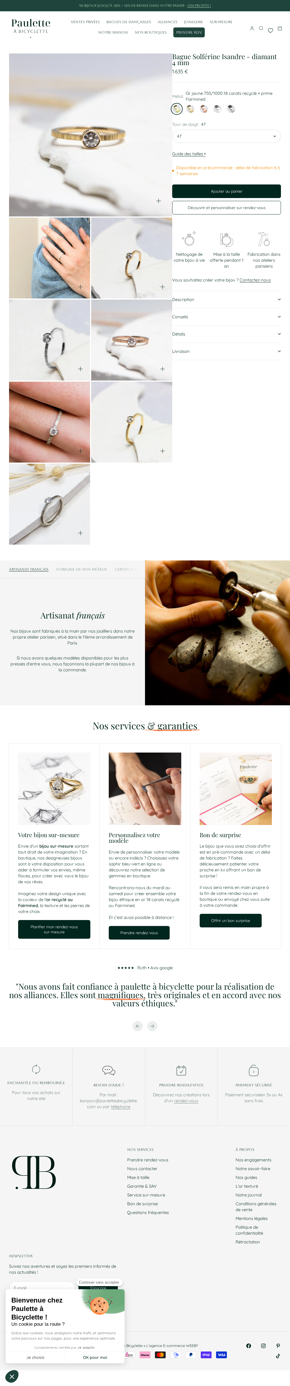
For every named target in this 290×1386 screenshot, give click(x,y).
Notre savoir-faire (253, 1168)
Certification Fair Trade (140, 569)
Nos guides (246, 1177)
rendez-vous (186, 1100)
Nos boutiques (151, 32)
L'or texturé (247, 1186)
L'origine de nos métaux (81, 569)
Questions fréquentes (148, 1212)
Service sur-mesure (146, 1195)
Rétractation (248, 1242)
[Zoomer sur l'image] (158, 201)
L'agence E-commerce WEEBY (172, 1345)
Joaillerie (193, 22)
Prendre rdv (189, 32)
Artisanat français (28, 569)
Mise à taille (138, 1177)
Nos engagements (253, 1159)
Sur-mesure (221, 22)
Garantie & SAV (142, 1186)
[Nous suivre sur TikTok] (278, 1356)
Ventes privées (85, 22)
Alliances (167, 22)
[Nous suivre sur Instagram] (263, 1346)
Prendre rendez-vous (147, 1159)
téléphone (120, 1106)
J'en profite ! (199, 6)
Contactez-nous (255, 280)
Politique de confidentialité (249, 1230)
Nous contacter (142, 1168)
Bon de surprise (142, 1203)
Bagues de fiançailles (128, 22)
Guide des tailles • (189, 153)
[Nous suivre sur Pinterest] (278, 1346)
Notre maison (113, 32)
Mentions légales (252, 1218)
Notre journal (249, 1195)
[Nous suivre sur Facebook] (248, 1346)
